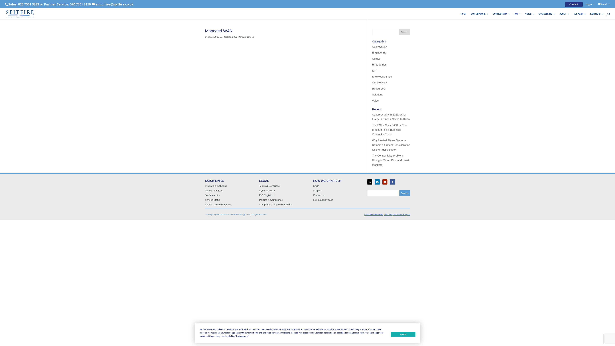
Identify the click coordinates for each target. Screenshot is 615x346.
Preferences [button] (242, 336)
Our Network (478, 14)
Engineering (545, 14)
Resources (378, 88)
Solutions (377, 94)
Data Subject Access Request (397, 215)
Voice (528, 14)
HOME (464, 14)
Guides (376, 58)
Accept (403, 334)
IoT (516, 14)
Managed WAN (219, 31)
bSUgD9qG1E (215, 37)
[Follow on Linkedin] (377, 182)
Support (578, 14)
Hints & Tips (379, 64)
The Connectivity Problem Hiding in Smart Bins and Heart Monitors (390, 160)
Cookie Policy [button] (358, 333)
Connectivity (500, 14)
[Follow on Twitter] (369, 182)
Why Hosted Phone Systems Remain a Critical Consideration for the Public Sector (391, 145)
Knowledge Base (382, 76)
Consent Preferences (373, 215)
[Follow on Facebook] (392, 182)
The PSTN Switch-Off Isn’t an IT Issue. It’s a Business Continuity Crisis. (389, 130)
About (563, 14)
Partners (595, 14)
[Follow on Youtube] (384, 182)
